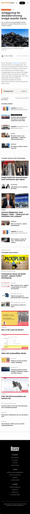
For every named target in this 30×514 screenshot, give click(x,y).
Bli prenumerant (15, 457)
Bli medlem (15, 460)
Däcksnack (15, 63)
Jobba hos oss (15, 492)
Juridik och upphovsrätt (15, 474)
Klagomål (15, 477)
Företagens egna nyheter (9, 252)
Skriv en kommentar (23, 98)
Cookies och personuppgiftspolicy (15, 472)
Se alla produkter (15, 465)
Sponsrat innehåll (15, 480)
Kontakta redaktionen (15, 487)
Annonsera (15, 462)
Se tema (23, 91)
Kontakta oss (15, 489)
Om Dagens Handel (15, 494)
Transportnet (7, 9)
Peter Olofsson (9, 55)
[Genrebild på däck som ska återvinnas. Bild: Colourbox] (15, 38)
